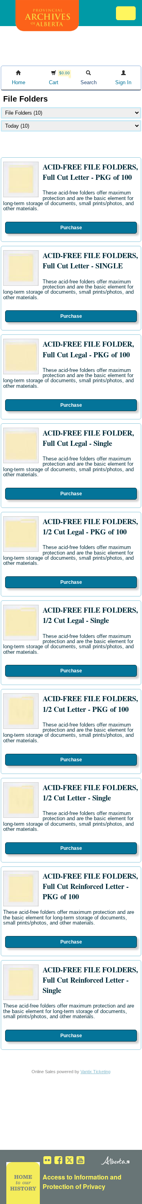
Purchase (71, 227)
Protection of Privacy (74, 1186)
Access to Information (75, 1176)
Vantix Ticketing (95, 1071)
